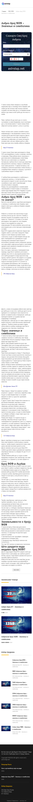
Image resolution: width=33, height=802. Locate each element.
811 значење (5, 793)
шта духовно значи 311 (10, 386)
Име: (4, 42)
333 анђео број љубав (7, 790)
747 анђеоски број (6, 792)
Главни (4, 11)
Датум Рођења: (8, 50)
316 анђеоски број (8, 273)
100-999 (11, 11)
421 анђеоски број (9, 435)
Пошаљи (16, 64)
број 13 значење (8, 147)
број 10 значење (8, 495)
